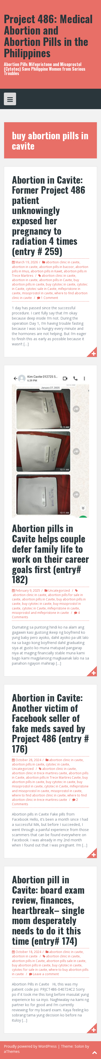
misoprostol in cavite (37, 293)
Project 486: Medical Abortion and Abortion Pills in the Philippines (48, 35)
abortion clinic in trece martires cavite (39, 773)
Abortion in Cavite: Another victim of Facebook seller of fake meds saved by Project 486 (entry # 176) (50, 722)
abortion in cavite (25, 267)
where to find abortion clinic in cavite (39, 795)
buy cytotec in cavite (60, 284)
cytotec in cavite (57, 764)
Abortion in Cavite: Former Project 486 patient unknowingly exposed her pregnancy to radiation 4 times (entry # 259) (48, 215)
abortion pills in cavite (28, 764)
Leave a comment (46, 974)
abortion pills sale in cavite (65, 961)
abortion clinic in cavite (63, 262)
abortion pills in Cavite (55, 280)
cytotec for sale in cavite (29, 969)
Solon (79, 1046)
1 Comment (49, 298)
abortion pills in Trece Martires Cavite (53, 777)
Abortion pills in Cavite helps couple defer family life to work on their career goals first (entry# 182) (50, 553)
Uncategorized (59, 590)
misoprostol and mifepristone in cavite (40, 612)
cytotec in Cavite (34, 608)
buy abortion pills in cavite (31, 965)
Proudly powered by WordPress (30, 1046)
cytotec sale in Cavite (41, 289)
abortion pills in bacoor (56, 267)
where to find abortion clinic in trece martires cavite (49, 797)
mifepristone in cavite (63, 608)
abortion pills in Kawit (46, 271)
